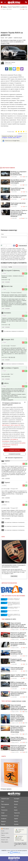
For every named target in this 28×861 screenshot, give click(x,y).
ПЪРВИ (10, 267)
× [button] (24, 402)
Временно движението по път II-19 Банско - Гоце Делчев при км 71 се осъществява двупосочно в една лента (14, 603)
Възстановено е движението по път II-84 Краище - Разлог (14, 607)
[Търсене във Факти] (26, 2)
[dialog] (14, 430)
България (16, 798)
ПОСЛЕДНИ (4, 267)
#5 (9, 324)
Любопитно (4, 815)
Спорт (3, 812)
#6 (8, 374)
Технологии (4, 810)
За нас (2, 830)
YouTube (10, 137)
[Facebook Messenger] (14, 68)
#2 (9, 279)
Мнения (16, 801)
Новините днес (5, 798)
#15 (14, 357)
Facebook (19, 136)
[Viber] (21, 68)
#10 (9, 357)
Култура (16, 815)
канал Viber (16, 137)
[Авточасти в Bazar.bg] (12, 589)
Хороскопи (17, 812)
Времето (3, 821)
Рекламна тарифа (5, 837)
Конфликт (4, 818)
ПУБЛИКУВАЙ (23, 245)
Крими (15, 810)
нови (24, 701)
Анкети (16, 821)
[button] (14, 458)
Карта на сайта (4, 833)
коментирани (16, 701)
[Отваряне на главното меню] (1, 2)
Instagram (4, 137)
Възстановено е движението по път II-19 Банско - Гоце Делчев (14, 599)
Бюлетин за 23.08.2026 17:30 (13, 610)
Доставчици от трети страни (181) (11, 425)
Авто (5, 7)
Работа (3, 835)
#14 (12, 357)
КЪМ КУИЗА (14, 576)
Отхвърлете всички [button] (14, 454)
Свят (2, 801)
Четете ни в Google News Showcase (19, 831)
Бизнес (16, 804)
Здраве (16, 818)
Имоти (3, 807)
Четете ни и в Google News (12, 140)
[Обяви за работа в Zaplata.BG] (14, 858)
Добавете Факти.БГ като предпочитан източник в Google (19, 838)
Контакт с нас (4, 839)
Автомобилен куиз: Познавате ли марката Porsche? (14, 566)
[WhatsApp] (10, 68)
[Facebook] (6, 68)
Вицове (3, 824)
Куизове (16, 824)
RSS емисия (6, 828)
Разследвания (5, 804)
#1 (8, 292)
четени (8, 701)
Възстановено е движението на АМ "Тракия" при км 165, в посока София (14, 615)
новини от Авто (10, 619)
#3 (8, 345)
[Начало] (14, 2)
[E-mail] (18, 68)
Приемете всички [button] (14, 450)
